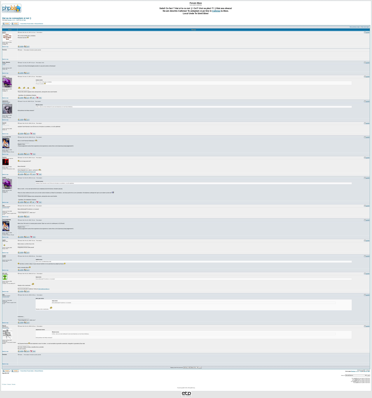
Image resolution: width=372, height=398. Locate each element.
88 (17, 20)
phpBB (183, 387)
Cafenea (216, 11)
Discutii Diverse (39, 23)
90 (20, 20)
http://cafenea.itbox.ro (43, 289)
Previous (9, 20)
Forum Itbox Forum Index (27, 23)
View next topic (365, 27)
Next (25, 20)
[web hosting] (186, 396)
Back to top (5, 46)
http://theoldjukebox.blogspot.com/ (27, 172)
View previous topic (355, 27)
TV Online (4, 384)
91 (22, 20)
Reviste (9, 384)
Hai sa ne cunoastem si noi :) (16, 18)
